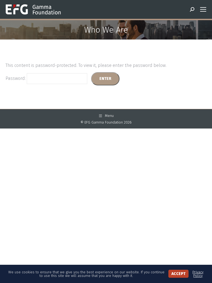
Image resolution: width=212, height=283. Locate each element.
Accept (178, 273)
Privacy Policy (197, 274)
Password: (16, 78)
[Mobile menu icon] (203, 9)
